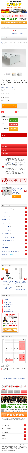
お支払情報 (6, 300)
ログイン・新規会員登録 (12, 33)
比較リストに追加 (7, 288)
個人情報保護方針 (7, 306)
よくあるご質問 (7, 309)
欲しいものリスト (22, 33)
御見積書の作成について (8, 311)
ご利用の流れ (6, 299)
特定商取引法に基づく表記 (11, 378)
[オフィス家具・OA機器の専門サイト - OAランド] (14, 4)
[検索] (25, 27)
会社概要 (3, 378)
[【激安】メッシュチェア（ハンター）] (7, 274)
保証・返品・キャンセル (8, 304)
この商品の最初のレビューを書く (7, 87)
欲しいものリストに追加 (7, 287)
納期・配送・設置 (7, 302)
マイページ (5, 33)
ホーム (2, 42)
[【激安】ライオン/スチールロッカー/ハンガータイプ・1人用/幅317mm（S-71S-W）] (20, 274)
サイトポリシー (7, 308)
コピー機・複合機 (4, 444)
